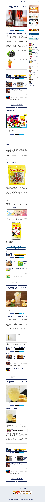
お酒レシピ (19, 99)
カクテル (11, 99)
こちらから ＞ (16, 248)
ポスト (17, 30)
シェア (12, 30)
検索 (38, 1)
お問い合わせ (24, 496)
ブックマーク (22, 30)
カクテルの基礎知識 (15, 99)
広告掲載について (21, 496)
